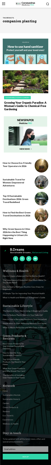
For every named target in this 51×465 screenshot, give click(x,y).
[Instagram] (22, 258)
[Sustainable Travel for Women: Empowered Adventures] (41, 182)
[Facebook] (15, 258)
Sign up (25, 457)
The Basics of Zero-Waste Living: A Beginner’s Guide (25, 311)
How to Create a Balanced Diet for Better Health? (24, 276)
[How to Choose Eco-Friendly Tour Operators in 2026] (41, 166)
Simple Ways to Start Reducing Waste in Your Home (25, 323)
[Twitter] (28, 258)
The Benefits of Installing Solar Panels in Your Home (14, 376)
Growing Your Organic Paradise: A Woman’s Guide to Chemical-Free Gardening (25, 106)
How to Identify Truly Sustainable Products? (12, 354)
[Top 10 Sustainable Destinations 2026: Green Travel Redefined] (41, 199)
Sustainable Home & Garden (17, 98)
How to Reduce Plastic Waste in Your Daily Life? (23, 315)
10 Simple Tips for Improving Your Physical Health (24, 293)
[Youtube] (35, 258)
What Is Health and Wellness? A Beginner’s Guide (24, 297)
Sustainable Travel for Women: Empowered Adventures (14, 182)
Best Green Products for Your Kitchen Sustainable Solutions (13, 346)
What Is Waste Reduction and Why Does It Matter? (25, 327)
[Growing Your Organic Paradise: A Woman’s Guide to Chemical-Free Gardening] (25, 81)
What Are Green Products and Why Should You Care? (14, 369)
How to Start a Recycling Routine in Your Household (25, 319)
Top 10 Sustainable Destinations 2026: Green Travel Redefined (15, 199)
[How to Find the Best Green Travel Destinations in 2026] (41, 215)
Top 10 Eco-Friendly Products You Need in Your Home (14, 361)
